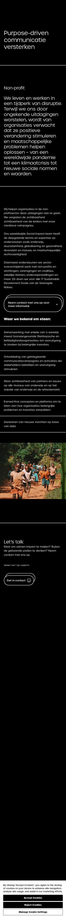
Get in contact (16, 580)
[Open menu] (57, 8)
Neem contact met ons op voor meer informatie (28, 304)
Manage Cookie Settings (33, 912)
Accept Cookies (33, 897)
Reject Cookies (33, 904)
